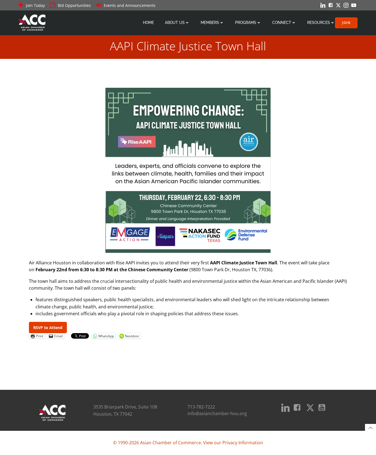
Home (148, 22)
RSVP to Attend (47, 327)
